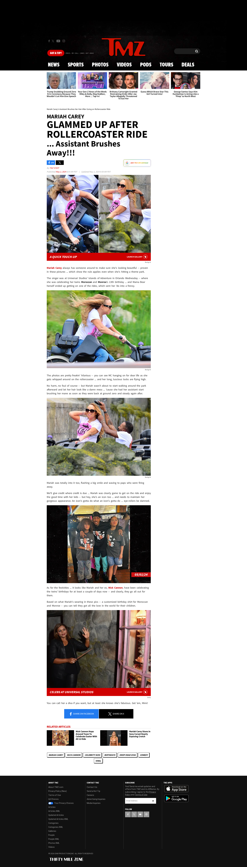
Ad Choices (53, 799)
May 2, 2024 (61, 171)
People (51, 835)
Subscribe (153, 801)
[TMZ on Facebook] (49, 41)
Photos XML (53, 843)
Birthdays (109, 755)
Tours (166, 64)
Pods (145, 64)
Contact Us (92, 787)
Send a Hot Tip (93, 791)
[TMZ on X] (53, 41)
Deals (188, 64)
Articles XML (54, 811)
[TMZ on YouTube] (140, 814)
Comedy (144, 755)
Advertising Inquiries (96, 799)
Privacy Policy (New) (57, 791)
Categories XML (55, 827)
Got (56, 53)
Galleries (52, 831)
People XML (53, 839)
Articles (51, 807)
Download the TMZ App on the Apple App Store (176, 788)
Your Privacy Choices (64, 803)
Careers (90, 795)
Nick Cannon (73, 755)
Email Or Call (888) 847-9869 (80, 53)
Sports (76, 64)
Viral (98, 760)
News (53, 64)
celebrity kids (92, 755)
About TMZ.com (55, 787)
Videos (124, 64)
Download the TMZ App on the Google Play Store (176, 798)
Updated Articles (56, 815)
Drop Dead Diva (127, 755)
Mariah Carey (56, 755)
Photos (100, 64)
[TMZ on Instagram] (63, 41)
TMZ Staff (54, 168)
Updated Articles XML (58, 819)
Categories (53, 823)
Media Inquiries (93, 803)
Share (83, 713)
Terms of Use (54, 795)
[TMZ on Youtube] (58, 41)
